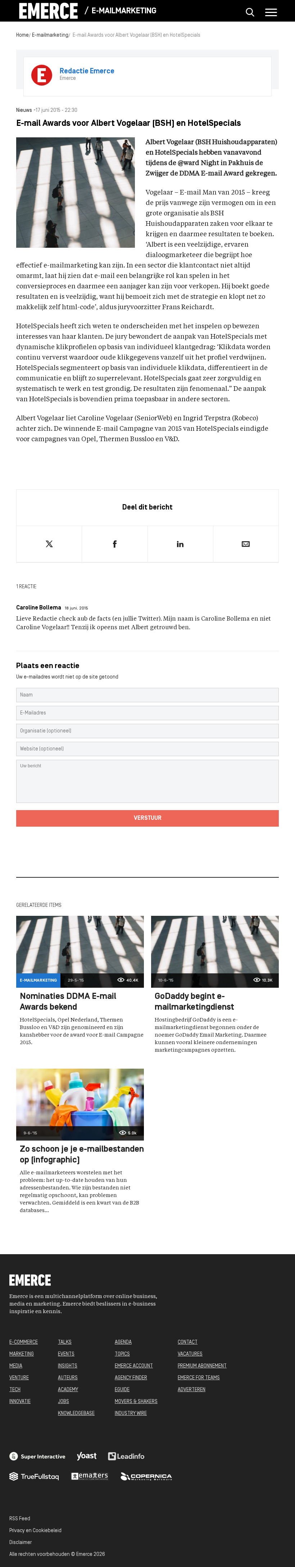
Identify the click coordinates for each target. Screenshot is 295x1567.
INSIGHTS (67, 1366)
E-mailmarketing (124, 11)
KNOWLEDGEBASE (76, 1413)
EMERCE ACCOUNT (134, 1366)
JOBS (63, 1401)
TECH (15, 1390)
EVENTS (66, 1354)
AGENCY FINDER (131, 1378)
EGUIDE (122, 1390)
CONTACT (188, 1342)
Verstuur (148, 818)
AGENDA (123, 1342)
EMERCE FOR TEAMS (199, 1378)
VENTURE (19, 1378)
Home (22, 35)
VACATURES (190, 1354)
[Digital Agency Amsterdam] (37, 1456)
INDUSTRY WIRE (131, 1413)
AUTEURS (68, 1378)
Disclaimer (20, 1542)
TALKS (65, 1342)
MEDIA (15, 1366)
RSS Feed (19, 1519)
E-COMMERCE (23, 1342)
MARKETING (21, 1354)
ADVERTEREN (191, 1390)
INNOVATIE (20, 1401)
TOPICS (122, 1354)
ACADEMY (68, 1390)
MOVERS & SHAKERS (136, 1401)
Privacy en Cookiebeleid (35, 1531)
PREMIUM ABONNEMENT (202, 1366)
